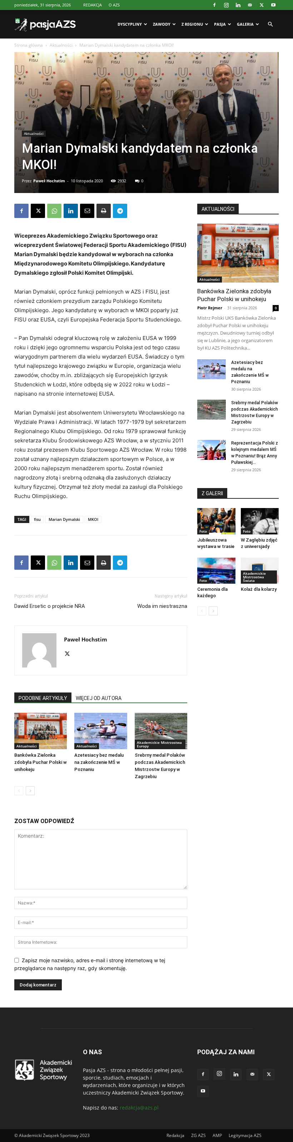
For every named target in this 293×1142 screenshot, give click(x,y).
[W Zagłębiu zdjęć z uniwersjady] (260, 521)
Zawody (161, 24)
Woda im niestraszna (162, 606)
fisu (37, 519)
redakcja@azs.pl (139, 1107)
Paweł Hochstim (49, 180)
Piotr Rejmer (209, 307)
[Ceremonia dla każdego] (216, 571)
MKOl (93, 519)
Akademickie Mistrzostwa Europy (159, 744)
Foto (203, 531)
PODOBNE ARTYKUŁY (43, 698)
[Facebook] (214, 5)
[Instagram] (226, 5)
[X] (261, 5)
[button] (270, 24)
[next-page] (30, 790)
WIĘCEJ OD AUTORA (98, 698)
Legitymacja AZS (245, 1135)
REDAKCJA (92, 4)
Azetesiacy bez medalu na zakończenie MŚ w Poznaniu (99, 762)
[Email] (87, 211)
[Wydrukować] (103, 211)
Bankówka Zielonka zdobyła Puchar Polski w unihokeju (40, 762)
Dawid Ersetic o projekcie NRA (49, 606)
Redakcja (175, 1135)
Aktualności (61, 45)
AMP (217, 1135)
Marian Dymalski (64, 519)
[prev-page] (18, 790)
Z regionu (192, 24)
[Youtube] (273, 5)
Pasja (220, 24)
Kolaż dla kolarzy (259, 589)
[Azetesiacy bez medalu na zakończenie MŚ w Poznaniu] (100, 731)
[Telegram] (120, 211)
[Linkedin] (238, 5)
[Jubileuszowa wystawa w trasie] (216, 521)
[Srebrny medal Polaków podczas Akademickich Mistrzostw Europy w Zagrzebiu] (161, 731)
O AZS (114, 4)
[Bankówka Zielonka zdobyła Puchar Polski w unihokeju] (40, 731)
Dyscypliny (130, 24)
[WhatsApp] (54, 211)
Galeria (245, 24)
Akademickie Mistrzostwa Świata (254, 577)
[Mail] (249, 5)
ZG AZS (198, 1135)
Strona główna (28, 45)
